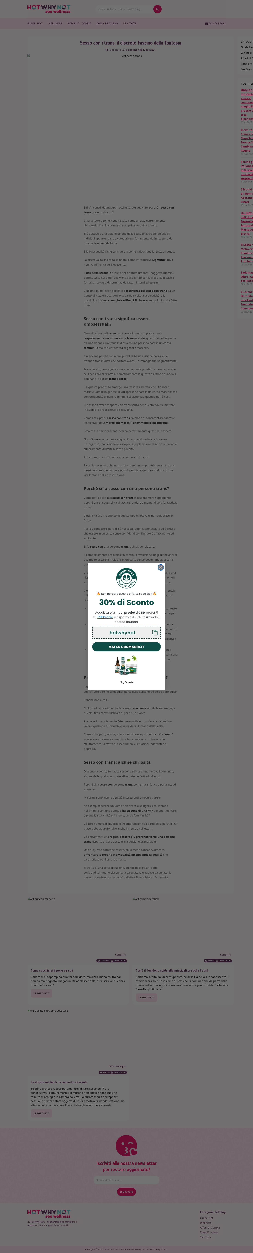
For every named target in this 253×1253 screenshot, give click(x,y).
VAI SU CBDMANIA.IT (126, 646)
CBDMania (105, 617)
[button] (126, 633)
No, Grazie (126, 682)
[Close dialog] (161, 567)
